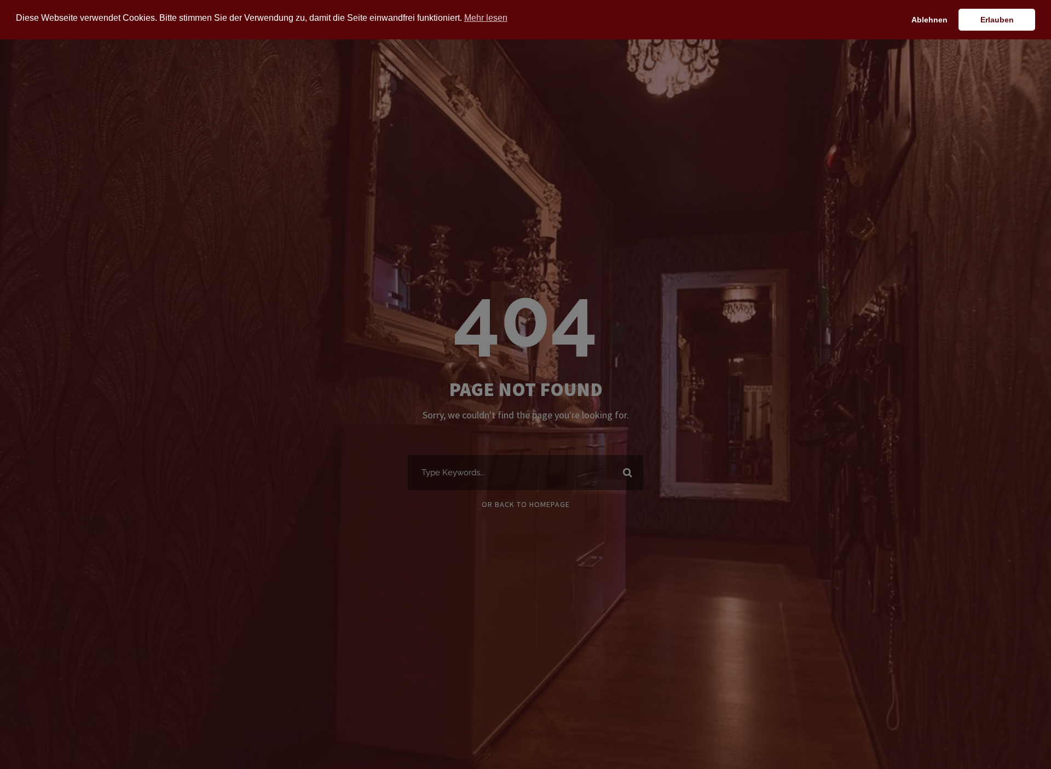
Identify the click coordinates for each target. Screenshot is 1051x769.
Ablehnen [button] (929, 19)
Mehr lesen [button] (485, 17)
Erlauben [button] (997, 19)
